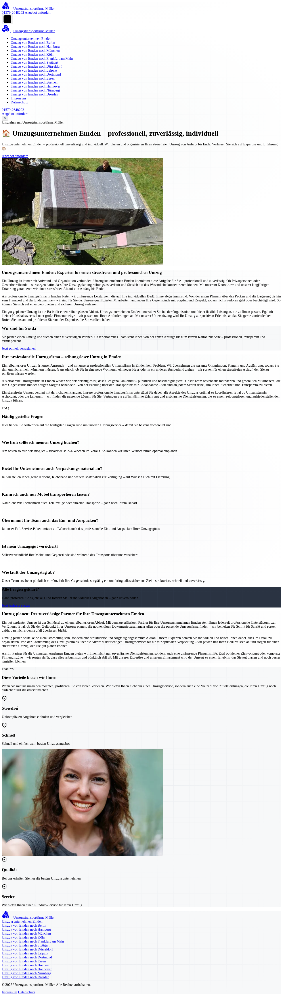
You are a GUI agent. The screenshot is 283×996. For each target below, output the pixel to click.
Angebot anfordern (38, 12)
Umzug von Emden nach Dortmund (36, 74)
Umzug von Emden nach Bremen (34, 82)
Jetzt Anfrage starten (16, 605)
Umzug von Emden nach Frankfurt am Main (42, 58)
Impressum (18, 98)
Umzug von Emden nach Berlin (33, 42)
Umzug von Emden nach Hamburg (35, 46)
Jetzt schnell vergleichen (19, 348)
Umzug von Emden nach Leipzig (34, 70)
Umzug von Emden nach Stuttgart (34, 62)
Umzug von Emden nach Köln (32, 54)
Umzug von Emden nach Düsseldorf (36, 66)
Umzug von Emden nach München (35, 50)
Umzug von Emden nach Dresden (34, 94)
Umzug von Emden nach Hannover (35, 86)
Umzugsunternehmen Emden (31, 38)
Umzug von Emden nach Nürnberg (35, 90)
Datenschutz (19, 102)
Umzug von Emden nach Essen (33, 78)
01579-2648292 (13, 12)
